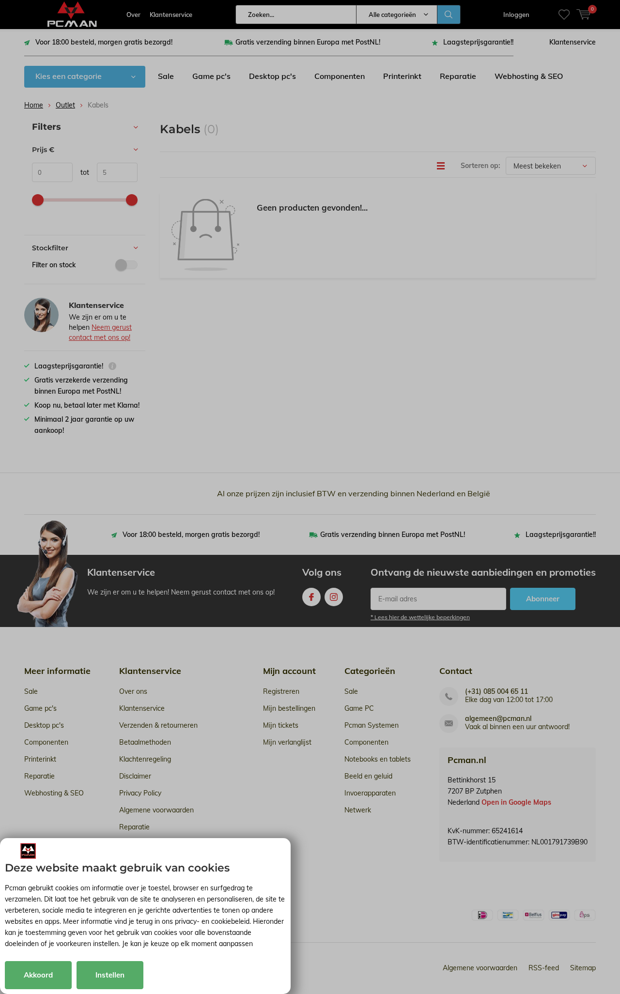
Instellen (109, 974)
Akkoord (38, 974)
